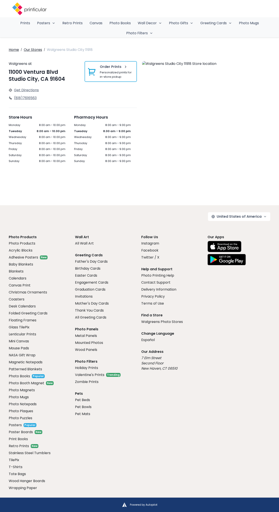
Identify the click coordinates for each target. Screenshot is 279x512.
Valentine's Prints (89, 374)
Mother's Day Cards (92, 303)
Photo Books (120, 23)
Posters (43, 23)
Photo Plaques (21, 411)
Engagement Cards (91, 282)
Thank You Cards (89, 310)
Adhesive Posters (23, 257)
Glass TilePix (19, 327)
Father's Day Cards (91, 261)
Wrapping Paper (23, 487)
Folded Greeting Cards (28, 313)
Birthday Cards (87, 268)
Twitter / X (150, 257)
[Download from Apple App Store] (225, 246)
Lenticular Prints (22, 334)
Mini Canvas (19, 341)
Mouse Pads (19, 348)
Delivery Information (158, 289)
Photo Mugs (249, 23)
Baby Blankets (21, 264)
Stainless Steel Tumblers (30, 452)
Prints (25, 23)
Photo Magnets (22, 390)
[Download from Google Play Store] (227, 259)
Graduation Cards (90, 289)
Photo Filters (137, 33)
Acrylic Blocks (20, 250)
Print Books (18, 438)
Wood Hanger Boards (27, 480)
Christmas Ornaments (28, 292)
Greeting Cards (213, 23)
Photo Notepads (23, 404)
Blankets (16, 271)
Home (14, 49)
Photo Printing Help (157, 275)
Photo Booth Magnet (26, 383)
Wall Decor (147, 23)
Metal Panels (86, 335)
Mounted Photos (89, 342)
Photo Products (22, 243)
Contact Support (155, 282)
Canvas (96, 23)
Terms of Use (152, 303)
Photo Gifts (178, 23)
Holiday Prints (86, 367)
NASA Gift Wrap (22, 355)
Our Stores (33, 49)
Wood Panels (86, 349)
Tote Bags (17, 473)
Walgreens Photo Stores (162, 321)
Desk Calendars (22, 306)
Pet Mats (82, 413)
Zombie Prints (87, 381)
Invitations (84, 296)
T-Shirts (15, 466)
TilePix (14, 459)
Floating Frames (22, 320)
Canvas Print (20, 285)
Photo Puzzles (20, 418)
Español (148, 339)
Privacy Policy (153, 296)
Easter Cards (86, 275)
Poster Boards (21, 431)
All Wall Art (84, 243)
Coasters (16, 299)
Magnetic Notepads (26, 362)
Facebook (149, 250)
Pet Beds (82, 399)
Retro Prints (72, 23)
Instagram (150, 243)
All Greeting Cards (90, 317)
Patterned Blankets (25, 369)
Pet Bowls (83, 406)
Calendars (17, 278)
